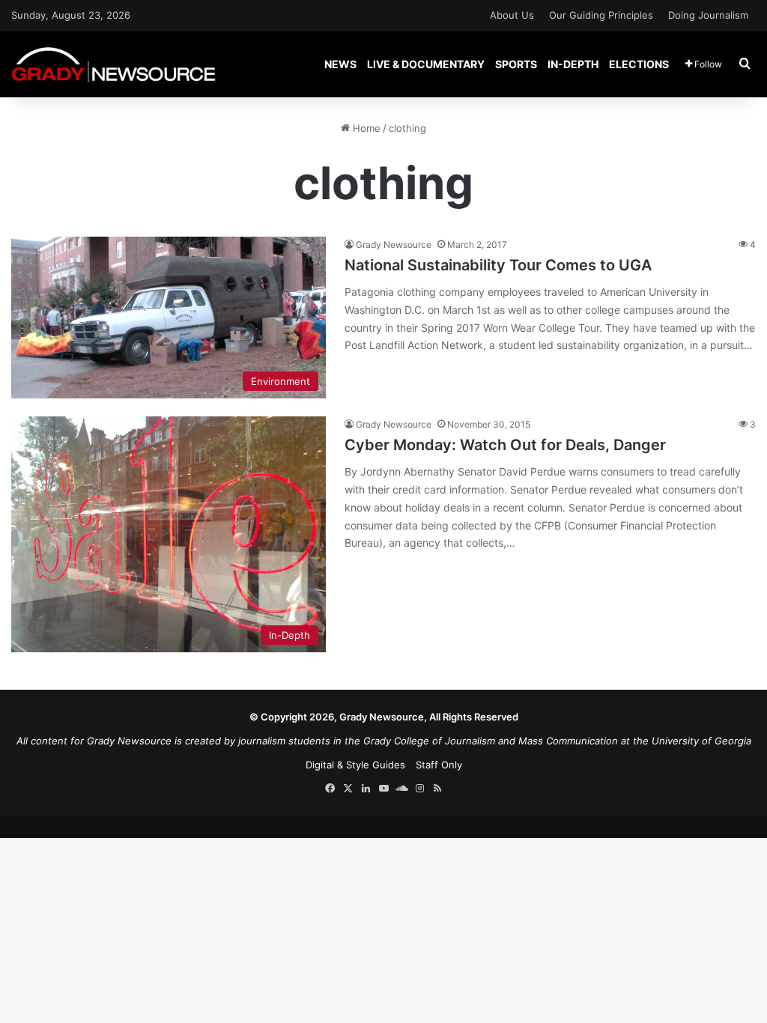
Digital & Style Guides (355, 765)
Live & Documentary (426, 64)
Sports (516, 64)
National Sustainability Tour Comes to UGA (498, 265)
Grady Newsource (393, 244)
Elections (639, 64)
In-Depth (573, 64)
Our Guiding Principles (601, 15)
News (340, 64)
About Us (512, 15)
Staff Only (439, 765)
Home (365, 128)
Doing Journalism (708, 15)
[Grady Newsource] (113, 64)
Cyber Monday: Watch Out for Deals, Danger (505, 445)
